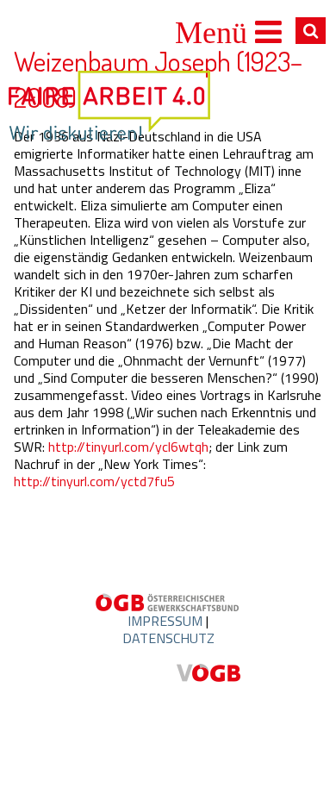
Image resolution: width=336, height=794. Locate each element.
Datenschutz (168, 638)
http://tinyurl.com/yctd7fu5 (94, 481)
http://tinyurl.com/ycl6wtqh (128, 446)
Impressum (165, 620)
